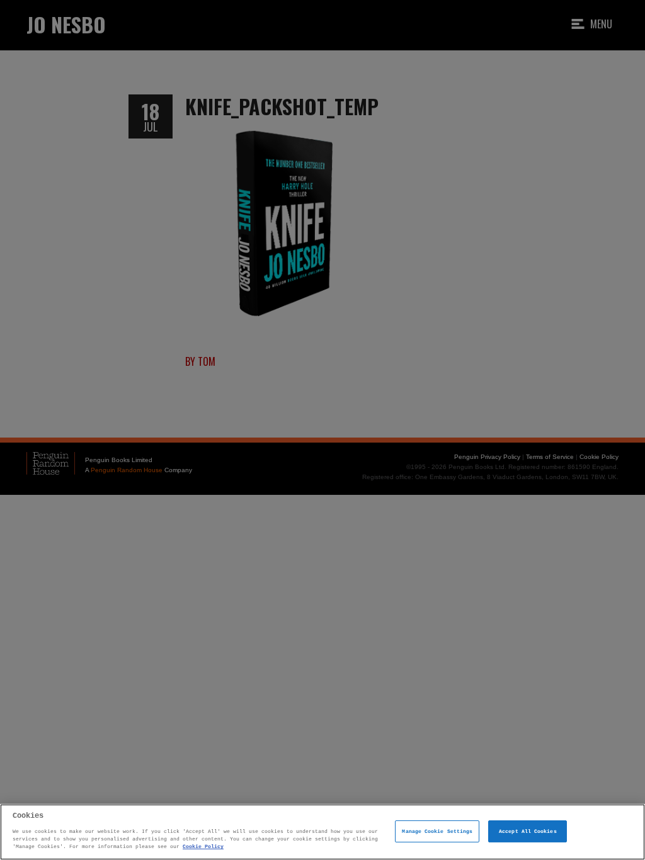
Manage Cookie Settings (437, 831)
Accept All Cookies (527, 831)
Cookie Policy (203, 846)
